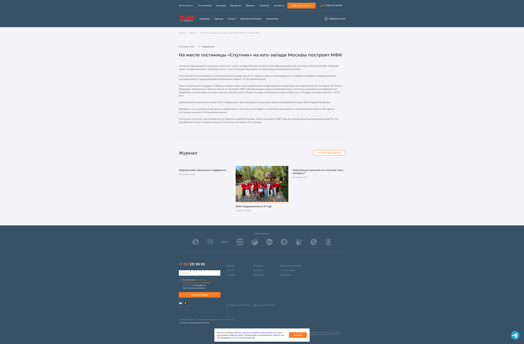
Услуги (232, 18)
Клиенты (264, 5)
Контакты (279, 5)
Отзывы (230, 275)
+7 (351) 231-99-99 (333, 5)
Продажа (204, 18)
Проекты (250, 5)
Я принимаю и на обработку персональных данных (197, 284)
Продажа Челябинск (238, 305)
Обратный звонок (301, 5)
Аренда (219, 18)
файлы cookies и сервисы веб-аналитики (255, 332)
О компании (205, 5)
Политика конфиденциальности (194, 323)
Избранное (337, 18)
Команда (221, 5)
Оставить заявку (199, 295)
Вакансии (235, 5)
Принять (298, 335)
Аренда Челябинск (264, 305)
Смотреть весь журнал (329, 152)
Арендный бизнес (250, 18)
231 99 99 (192, 264)
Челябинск (187, 5)
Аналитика (272, 18)
